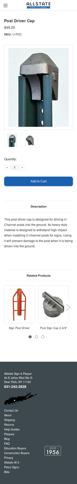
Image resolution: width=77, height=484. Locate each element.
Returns (9, 425)
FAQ (7, 443)
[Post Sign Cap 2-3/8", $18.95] (54, 304)
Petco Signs (11, 467)
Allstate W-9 (11, 462)
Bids (6, 472)
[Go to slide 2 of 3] (36, 336)
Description (39, 206)
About (7, 415)
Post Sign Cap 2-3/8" (53, 328)
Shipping (9, 420)
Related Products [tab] (39, 275)
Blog (7, 439)
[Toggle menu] (5, 5)
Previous (5, 307)
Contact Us (11, 410)
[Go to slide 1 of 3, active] (30, 336)
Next (68, 307)
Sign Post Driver (19, 328)
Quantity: (10, 159)
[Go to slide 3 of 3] (42, 336)
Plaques (9, 434)
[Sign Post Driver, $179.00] (19, 304)
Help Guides (12, 429)
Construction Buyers (16, 453)
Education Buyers (15, 448)
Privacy (8, 458)
